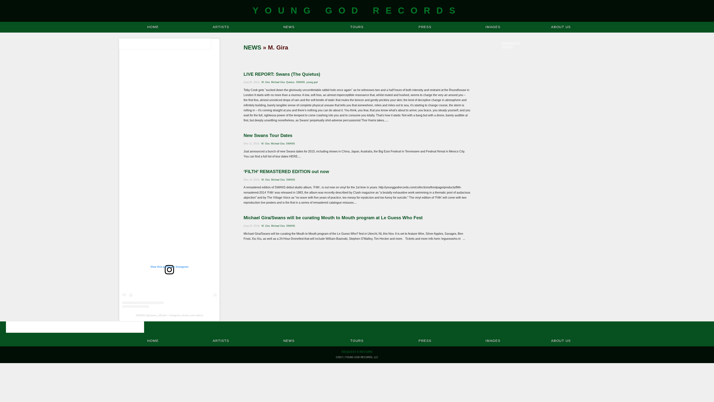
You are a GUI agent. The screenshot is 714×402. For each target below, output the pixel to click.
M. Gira (266, 82)
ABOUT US (561, 27)
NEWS (289, 27)
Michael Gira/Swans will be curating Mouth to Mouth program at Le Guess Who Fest (333, 217)
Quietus (290, 82)
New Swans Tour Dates (268, 135)
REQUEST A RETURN (357, 351)
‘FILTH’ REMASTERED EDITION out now (286, 171)
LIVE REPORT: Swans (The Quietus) (282, 74)
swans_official (157, 315)
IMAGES (493, 27)
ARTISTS (221, 27)
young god (312, 82)
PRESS (425, 27)
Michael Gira (278, 82)
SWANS (300, 82)
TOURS (357, 27)
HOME (153, 27)
